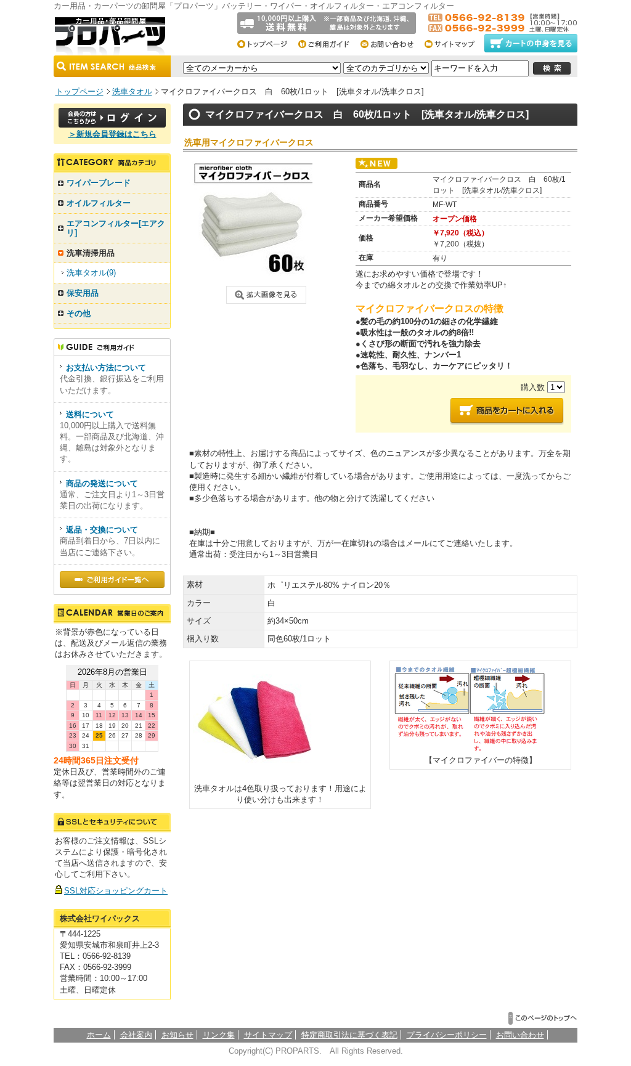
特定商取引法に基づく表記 (349, 1035)
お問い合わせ (391, 43)
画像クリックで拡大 (266, 295)
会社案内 (136, 1035)
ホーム (99, 1035)
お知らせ (177, 1035)
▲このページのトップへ (542, 1018)
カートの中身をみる (530, 43)
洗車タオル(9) (91, 272)
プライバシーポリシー (447, 1035)
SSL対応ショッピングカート (116, 890)
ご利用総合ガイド (329, 43)
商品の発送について (102, 483)
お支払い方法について (106, 367)
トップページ (266, 43)
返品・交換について (102, 529)
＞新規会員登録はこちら (112, 134)
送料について (90, 414)
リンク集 (219, 1035)
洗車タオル (132, 91)
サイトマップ (453, 43)
